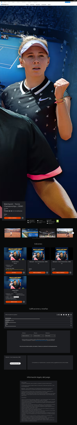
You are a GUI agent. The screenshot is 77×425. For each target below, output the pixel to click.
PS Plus (18, 2)
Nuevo (27, 4)
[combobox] (26, 335)
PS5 (9, 2)
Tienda (5, 2)
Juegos (13, 2)
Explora (49, 4)
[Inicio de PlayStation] (1, 2)
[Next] (73, 233)
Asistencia (35, 2)
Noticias (29, 2)
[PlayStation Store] (5, 4)
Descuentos (38, 4)
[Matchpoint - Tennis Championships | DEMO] (12, 233)
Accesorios (24, 2)
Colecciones (32, 4)
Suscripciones (44, 4)
